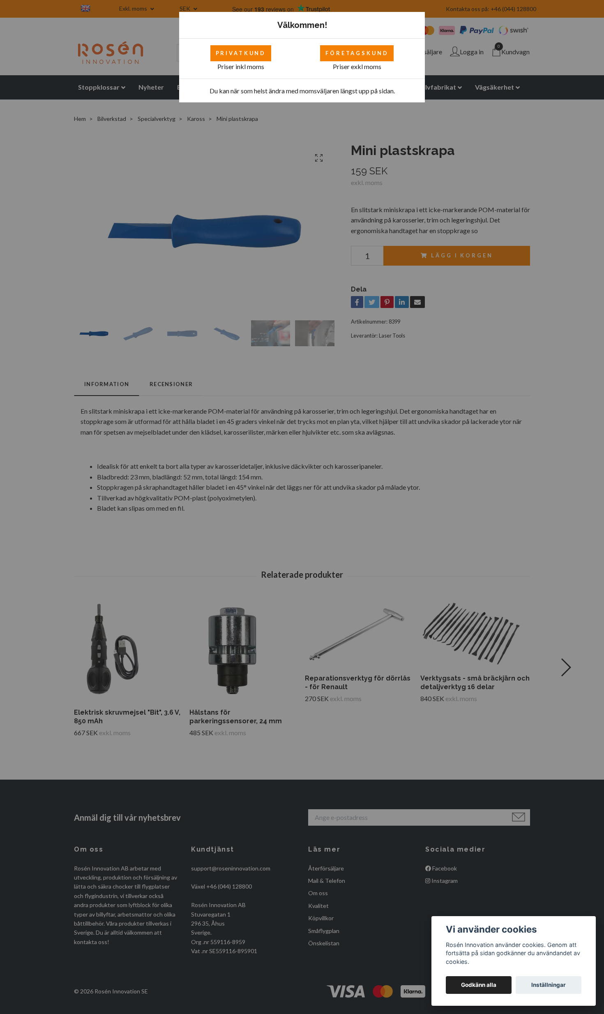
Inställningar (548, 985)
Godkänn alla (478, 985)
